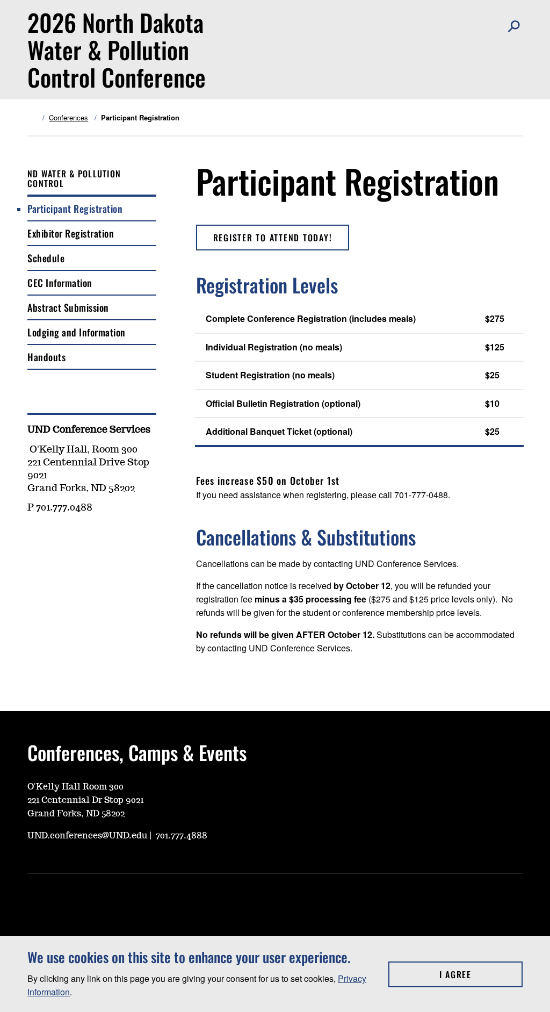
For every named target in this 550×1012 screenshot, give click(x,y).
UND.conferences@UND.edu (87, 835)
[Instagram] (60, 539)
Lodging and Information (76, 332)
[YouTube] (34, 539)
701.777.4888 (181, 835)
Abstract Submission (68, 307)
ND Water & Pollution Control (74, 178)
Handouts (46, 357)
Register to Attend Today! (272, 237)
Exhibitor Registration (70, 233)
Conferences (68, 118)
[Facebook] (86, 539)
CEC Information (59, 283)
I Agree (481, 974)
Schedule (45, 258)
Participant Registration (74, 209)
